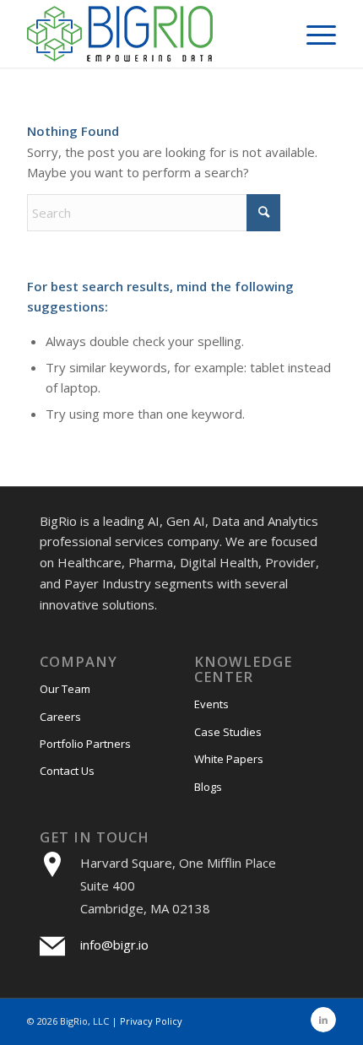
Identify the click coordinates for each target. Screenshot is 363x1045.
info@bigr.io (114, 944)
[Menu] (313, 34)
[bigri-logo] (150, 34)
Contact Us (67, 770)
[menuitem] (313, 34)
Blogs (208, 786)
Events (211, 704)
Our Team (65, 688)
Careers (60, 716)
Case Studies (228, 731)
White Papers (228, 758)
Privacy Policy (151, 1021)
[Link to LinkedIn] (323, 1019)
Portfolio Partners (85, 743)
